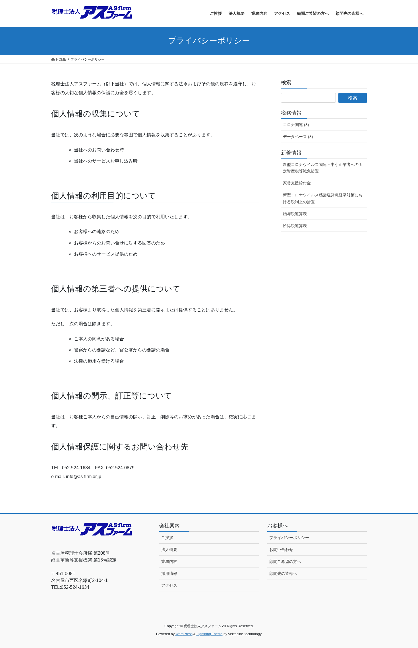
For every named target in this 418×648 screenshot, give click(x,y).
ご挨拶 (167, 537)
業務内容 (169, 561)
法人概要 (169, 549)
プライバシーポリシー (289, 537)
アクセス (169, 585)
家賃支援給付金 (297, 183)
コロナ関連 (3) (296, 124)
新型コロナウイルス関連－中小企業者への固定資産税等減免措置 (323, 167)
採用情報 (169, 573)
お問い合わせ (281, 549)
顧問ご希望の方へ (285, 561)
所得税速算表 (295, 225)
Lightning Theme (209, 634)
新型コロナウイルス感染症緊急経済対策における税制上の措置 (323, 198)
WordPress (184, 634)
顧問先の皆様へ (283, 573)
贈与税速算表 (295, 213)
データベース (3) (298, 136)
